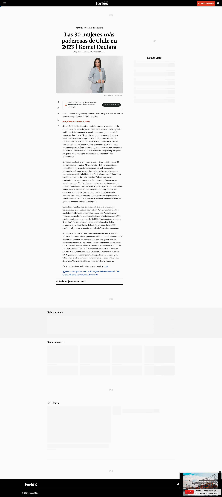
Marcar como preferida (111, 105)
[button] (220, 472)
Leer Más (189, 492)
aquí (106, 266)
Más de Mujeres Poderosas (71, 281)
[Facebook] (178, 484)
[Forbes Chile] (101, 3)
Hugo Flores (78, 52)
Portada (79, 28)
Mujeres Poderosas (94, 28)
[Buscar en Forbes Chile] (218, 3)
